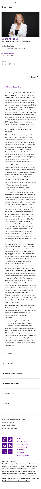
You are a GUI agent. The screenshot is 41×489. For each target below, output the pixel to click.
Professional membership (14, 374)
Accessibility (22, 452)
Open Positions (22, 444)
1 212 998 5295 (8, 55)
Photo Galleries (23, 455)
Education (8, 354)
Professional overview (13, 87)
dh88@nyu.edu (9, 53)
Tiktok (10, 441)
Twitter (4, 453)
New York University (9, 461)
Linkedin (10, 447)
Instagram (4, 441)
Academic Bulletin (24, 441)
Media (7, 403)
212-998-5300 (12, 428)
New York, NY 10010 (9, 425)
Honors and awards (12, 384)
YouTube (4, 447)
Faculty (7, 2)
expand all (35, 77)
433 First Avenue (8, 423)
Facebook (9, 453)
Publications (9, 393)
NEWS (19, 438)
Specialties (9, 364)
